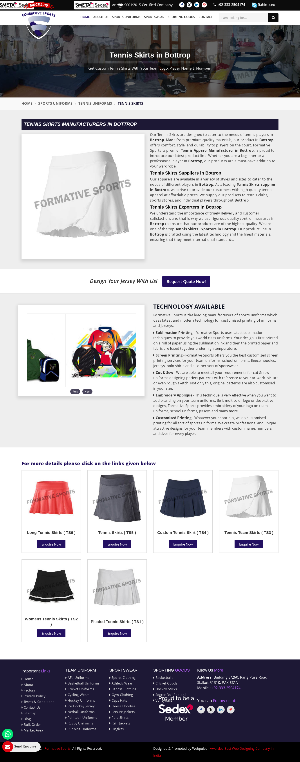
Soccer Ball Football (170, 694)
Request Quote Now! (186, 281)
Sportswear (154, 17)
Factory (29, 690)
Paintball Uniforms (82, 717)
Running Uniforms (81, 729)
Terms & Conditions (38, 701)
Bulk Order (32, 724)
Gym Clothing (121, 694)
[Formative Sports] (39, 20)
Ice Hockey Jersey (81, 706)
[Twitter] (189, 4)
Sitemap (29, 713)
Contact (206, 17)
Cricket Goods (165, 683)
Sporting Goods (181, 17)
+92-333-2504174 (230, 4)
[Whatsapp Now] (7, 734)
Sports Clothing (123, 677)
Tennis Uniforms (95, 103)
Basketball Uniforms (83, 683)
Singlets (117, 729)
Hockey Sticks (165, 689)
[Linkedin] (196, 4)
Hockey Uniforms (81, 700)
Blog (27, 719)
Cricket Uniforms (80, 689)
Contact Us (31, 707)
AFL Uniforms (78, 677)
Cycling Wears (78, 694)
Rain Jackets (120, 723)
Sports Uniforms (126, 17)
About (28, 684)
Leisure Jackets (122, 712)
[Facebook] (181, 4)
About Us (100, 17)
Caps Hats (118, 700)
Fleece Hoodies (122, 706)
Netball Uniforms (80, 712)
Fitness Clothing (123, 689)
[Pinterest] (204, 4)
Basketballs (163, 677)
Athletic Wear (121, 683)
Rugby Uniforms (80, 723)
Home (85, 17)
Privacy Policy (34, 696)
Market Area (33, 730)
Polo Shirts (119, 717)
